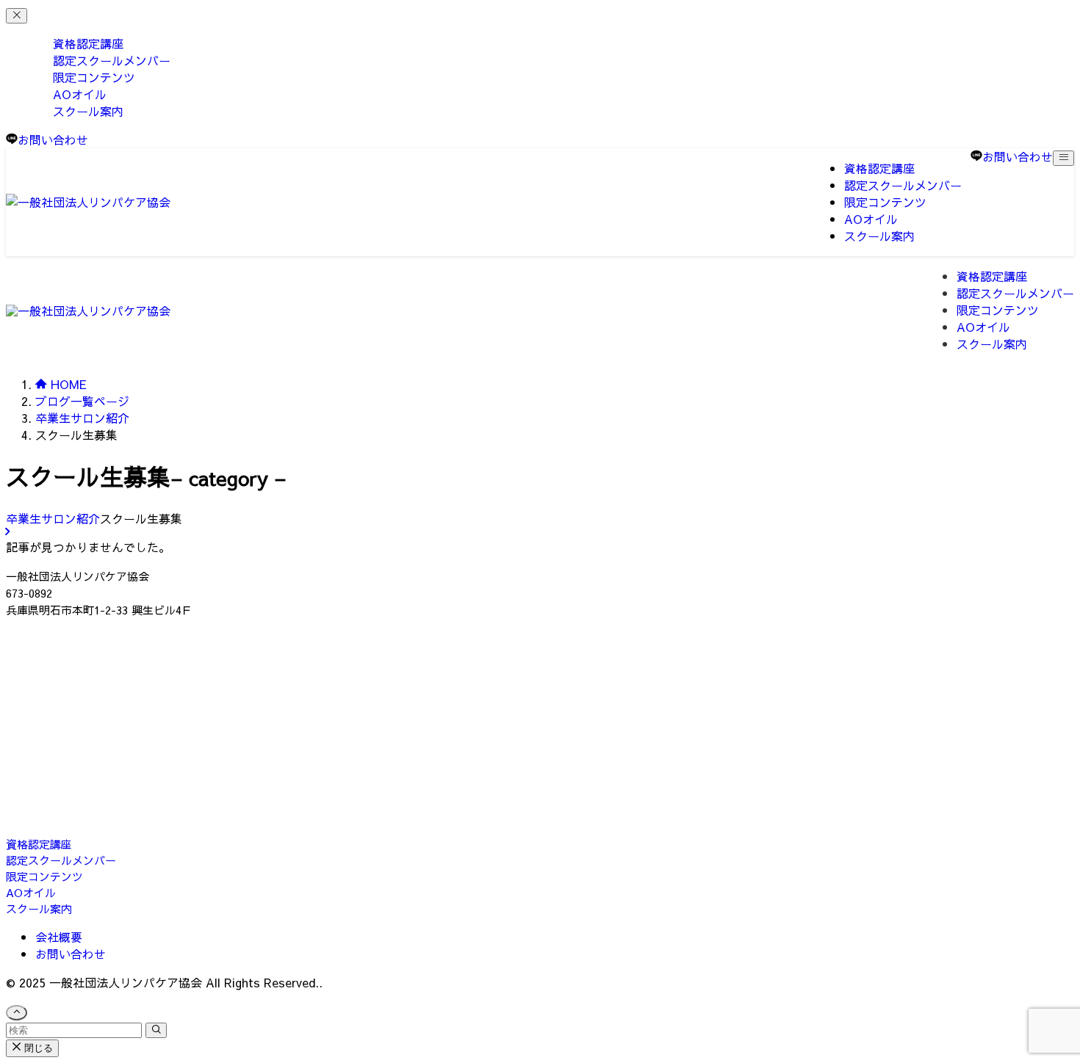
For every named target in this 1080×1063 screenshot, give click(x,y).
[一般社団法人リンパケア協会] (88, 202)
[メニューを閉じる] (16, 15)
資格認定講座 (39, 844)
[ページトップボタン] (16, 1012)
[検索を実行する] (156, 1030)
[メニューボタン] (1063, 158)
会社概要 (58, 937)
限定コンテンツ (44, 876)
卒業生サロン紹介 (53, 518)
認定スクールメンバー (61, 860)
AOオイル (31, 892)
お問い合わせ (70, 954)
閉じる (37, 1047)
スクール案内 (88, 111)
